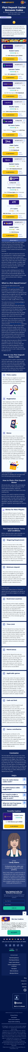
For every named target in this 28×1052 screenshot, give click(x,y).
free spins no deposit (15, 323)
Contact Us (23, 980)
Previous (1, 821)
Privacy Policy (14, 1015)
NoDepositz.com (11, 1012)
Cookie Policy (16, 926)
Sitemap (24, 986)
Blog (25, 978)
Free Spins (14, 968)
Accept (14, 932)
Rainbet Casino (14, 164)
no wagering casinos (18, 472)
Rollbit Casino (14, 227)
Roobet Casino (14, 51)
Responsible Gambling (14, 1021)
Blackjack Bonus (14, 973)
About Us (24, 983)
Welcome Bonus (14, 970)
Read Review (21, 58)
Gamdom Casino (14, 69)
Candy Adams (14, 862)
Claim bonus (10, 59)
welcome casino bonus (13, 287)
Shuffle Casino (14, 107)
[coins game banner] (14, 40)
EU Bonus (14, 966)
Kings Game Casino (14, 187)
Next (26, 821)
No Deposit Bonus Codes (10, 12)
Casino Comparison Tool (14, 964)
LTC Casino (14, 208)
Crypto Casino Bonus (14, 962)
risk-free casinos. (19, 304)
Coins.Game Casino (14, 88)
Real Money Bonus (14, 957)
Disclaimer (14, 1017)
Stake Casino (14, 145)
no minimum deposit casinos (17, 588)
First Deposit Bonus (14, 960)
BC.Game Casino (14, 125)
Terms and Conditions (14, 1019)
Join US (14, 908)
